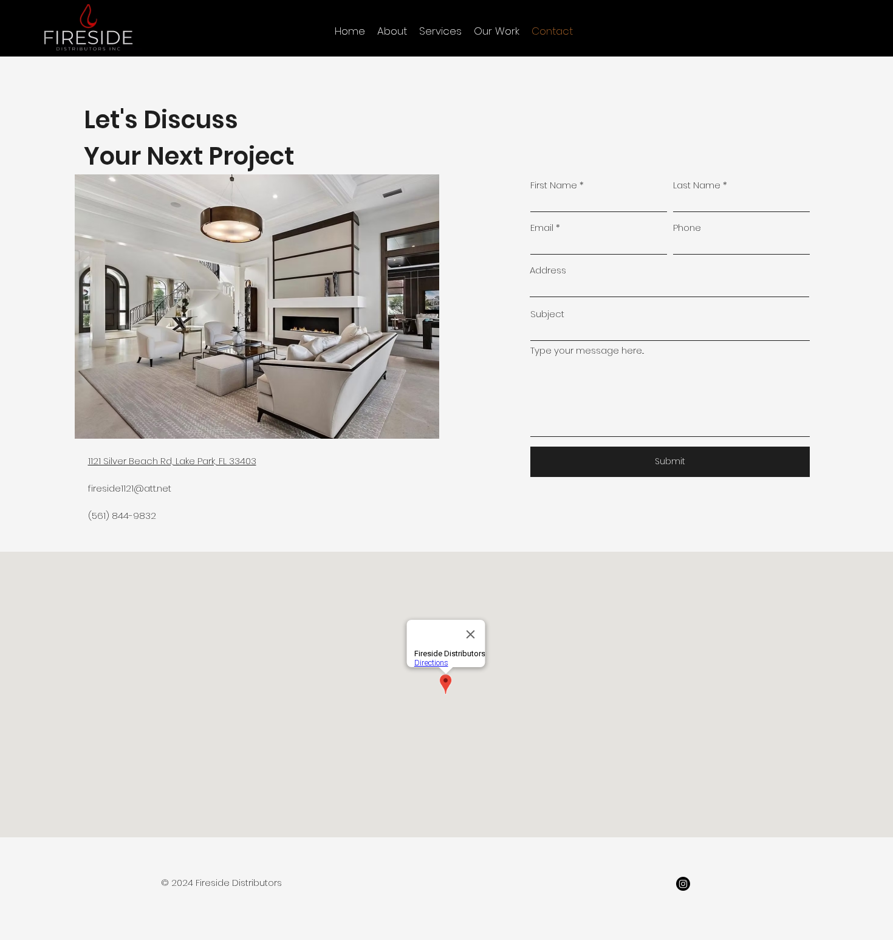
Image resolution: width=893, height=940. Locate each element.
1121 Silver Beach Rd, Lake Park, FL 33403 (172, 461)
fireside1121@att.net (129, 488)
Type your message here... (587, 350)
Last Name (696, 185)
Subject (547, 313)
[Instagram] (683, 884)
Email (541, 227)
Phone (687, 227)
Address (548, 270)
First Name (553, 185)
